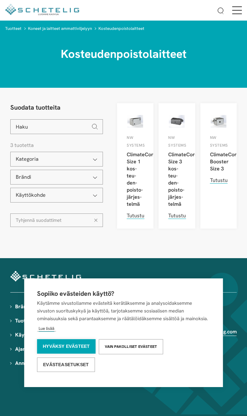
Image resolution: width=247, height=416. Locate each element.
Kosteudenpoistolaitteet (121, 28)
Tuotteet (13, 28)
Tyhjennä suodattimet (38, 220)
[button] (220, 12)
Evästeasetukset (66, 364)
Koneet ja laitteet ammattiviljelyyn (60, 28)
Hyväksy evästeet (66, 346)
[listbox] (56, 159)
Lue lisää (46, 328)
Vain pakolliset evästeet (131, 346)
